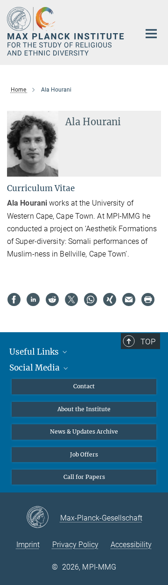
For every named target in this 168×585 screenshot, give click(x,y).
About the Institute (84, 409)
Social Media (35, 367)
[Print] (148, 299)
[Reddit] (52, 299)
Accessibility (131, 544)
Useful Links (35, 352)
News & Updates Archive (84, 431)
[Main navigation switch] (151, 33)
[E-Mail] (129, 299)
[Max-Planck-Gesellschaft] (43, 518)
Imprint (28, 544)
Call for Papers (84, 476)
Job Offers (84, 454)
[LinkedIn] (33, 299)
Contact (84, 386)
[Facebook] (14, 299)
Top (147, 341)
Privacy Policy (75, 544)
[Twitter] (71, 299)
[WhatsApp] (91, 299)
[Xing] (110, 299)
